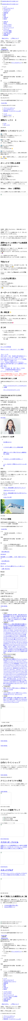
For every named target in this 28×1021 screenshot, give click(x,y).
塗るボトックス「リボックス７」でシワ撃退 (12, 349)
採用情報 (5, 35)
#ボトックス (6, 125)
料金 (4, 15)
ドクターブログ (7, 24)
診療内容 (5, 12)
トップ (5, 6)
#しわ (4, 123)
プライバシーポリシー (9, 108)
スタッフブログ (7, 26)
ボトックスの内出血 (6, 346)
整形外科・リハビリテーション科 (12, 111)
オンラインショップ (8, 27)
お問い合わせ (6, 33)
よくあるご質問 (7, 32)
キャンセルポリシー (16, 62)
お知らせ (5, 17)
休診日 (5, 18)
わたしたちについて (8, 8)
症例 (4, 14)
